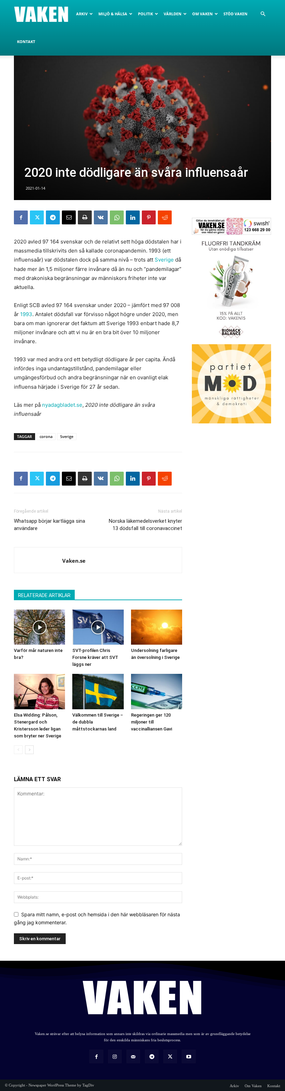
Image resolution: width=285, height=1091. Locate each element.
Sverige (164, 259)
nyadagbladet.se (62, 405)
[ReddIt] (165, 217)
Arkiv (82, 13)
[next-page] (29, 749)
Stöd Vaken (235, 13)
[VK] (101, 217)
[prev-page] (18, 749)
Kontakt (26, 41)
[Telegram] (53, 217)
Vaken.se (74, 560)
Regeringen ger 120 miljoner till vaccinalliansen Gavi (151, 722)
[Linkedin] (133, 217)
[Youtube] (188, 1056)
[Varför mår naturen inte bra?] (39, 627)
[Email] (69, 217)
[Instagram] (115, 1056)
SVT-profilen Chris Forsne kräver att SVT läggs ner (95, 657)
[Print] (85, 217)
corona (46, 436)
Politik (145, 13)
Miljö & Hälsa (112, 13)
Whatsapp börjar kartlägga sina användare (49, 524)
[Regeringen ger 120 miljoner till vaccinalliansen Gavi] (156, 691)
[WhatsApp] (117, 217)
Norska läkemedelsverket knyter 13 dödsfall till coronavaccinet (145, 524)
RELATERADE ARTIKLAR (44, 595)
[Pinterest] (149, 217)
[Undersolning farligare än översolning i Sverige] (156, 627)
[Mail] (133, 1056)
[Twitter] (37, 217)
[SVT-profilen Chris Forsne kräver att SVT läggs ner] (97, 627)
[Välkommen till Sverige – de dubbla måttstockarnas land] (97, 691)
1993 (26, 314)
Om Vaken (202, 13)
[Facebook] (21, 217)
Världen (172, 13)
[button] (262, 14)
